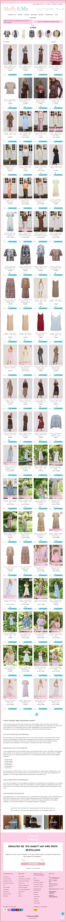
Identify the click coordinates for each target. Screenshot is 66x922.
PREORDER (33, 18)
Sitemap (20, 896)
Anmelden (28, 868)
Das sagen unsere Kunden (23, 885)
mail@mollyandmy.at (55, 877)
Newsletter (36, 894)
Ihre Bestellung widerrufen (8, 883)
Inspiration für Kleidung (38, 882)
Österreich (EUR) (33, 916)
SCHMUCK (34, 14)
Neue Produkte (37, 896)
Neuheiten (49, 14)
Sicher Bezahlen (6, 887)
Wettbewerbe (36, 900)
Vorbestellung (6, 889)
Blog (35, 878)
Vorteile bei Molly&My (22, 887)
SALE (56, 14)
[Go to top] (63, 914)
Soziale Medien (21, 891)
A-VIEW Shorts (32, 773)
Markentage (36, 892)
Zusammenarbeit (37, 903)
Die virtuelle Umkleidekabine (24, 889)
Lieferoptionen (6, 891)
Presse (19, 893)
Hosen (4, 753)
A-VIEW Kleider (8, 737)
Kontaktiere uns (6, 876)
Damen (20, 14)
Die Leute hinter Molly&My (23, 881)
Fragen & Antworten (7, 878)
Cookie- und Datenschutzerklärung (53, 895)
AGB (4, 885)
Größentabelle (36, 880)
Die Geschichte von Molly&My (24, 878)
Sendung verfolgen (7, 893)
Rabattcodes (5, 896)
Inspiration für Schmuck (38, 886)
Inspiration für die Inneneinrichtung (37, 889)
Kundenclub (36, 898)
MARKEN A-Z (12, 14)
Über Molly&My (21, 876)
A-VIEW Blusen (18, 737)
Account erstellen (36, 868)
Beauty (41, 14)
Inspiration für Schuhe (38, 884)
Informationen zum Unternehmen (52, 892)
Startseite (32, 25)
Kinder (26, 14)
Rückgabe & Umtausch (7, 881)
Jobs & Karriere (21, 883)
